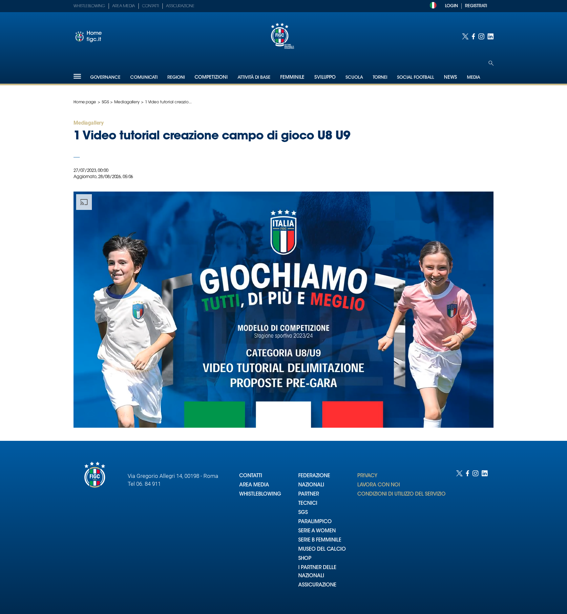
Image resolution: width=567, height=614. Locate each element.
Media (473, 77)
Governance (105, 77)
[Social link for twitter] (465, 36)
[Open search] (491, 63)
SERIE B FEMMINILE (319, 540)
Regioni (176, 77)
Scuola (354, 77)
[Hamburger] (77, 76)
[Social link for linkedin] (491, 36)
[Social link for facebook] (473, 36)
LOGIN (451, 6)
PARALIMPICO (315, 522)
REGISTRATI (476, 6)
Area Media (123, 6)
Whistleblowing (89, 6)
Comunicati (144, 77)
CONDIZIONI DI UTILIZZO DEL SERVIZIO (401, 494)
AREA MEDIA (254, 485)
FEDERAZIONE (314, 476)
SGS (105, 102)
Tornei (380, 77)
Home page (85, 102)
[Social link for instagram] (481, 36)
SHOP (304, 558)
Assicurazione (180, 6)
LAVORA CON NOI (378, 485)
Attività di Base (254, 77)
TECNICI (307, 503)
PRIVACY (367, 476)
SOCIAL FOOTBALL (415, 77)
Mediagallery (126, 102)
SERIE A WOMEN (317, 531)
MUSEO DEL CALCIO (322, 549)
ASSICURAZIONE (317, 585)
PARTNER (308, 494)
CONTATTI (250, 476)
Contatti (150, 6)
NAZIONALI (311, 485)
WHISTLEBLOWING (260, 494)
